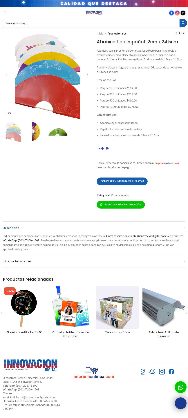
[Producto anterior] (176, 33)
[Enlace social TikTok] (183, 13)
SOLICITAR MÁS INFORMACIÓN (122, 204)
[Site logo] (94, 12)
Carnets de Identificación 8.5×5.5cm (70, 334)
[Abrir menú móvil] (4, 13)
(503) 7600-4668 (21, 240)
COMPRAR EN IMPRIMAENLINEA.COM (122, 181)
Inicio (100, 33)
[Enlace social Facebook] (171, 13)
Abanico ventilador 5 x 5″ (24, 332)
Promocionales (117, 33)
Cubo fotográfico (117, 332)
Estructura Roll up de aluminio (164, 334)
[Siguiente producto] (183, 33)
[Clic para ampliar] (10, 113)
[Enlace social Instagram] (177, 13)
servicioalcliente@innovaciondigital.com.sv (137, 236)
